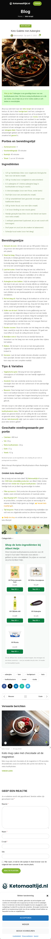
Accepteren (25, 918)
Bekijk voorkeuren (25, 931)
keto (42, 674)
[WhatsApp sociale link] (22, 686)
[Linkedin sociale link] (16, 686)
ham (19, 674)
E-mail (5, 842)
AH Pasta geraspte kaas (14, 581)
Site (3, 852)
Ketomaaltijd (18, 35)
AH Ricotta (15, 642)
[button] (47, 896)
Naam (4, 832)
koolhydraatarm (10, 679)
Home (20, 16)
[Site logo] (20, 3)
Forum (37, 3)
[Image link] (25, 886)
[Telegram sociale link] (28, 686)
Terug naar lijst (25, 696)
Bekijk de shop (9, 517)
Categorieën (7, 538)
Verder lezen (7, 771)
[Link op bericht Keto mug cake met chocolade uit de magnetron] (25, 728)
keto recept (29, 16)
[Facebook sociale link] (4, 686)
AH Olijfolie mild (14, 611)
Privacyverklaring (27, 936)
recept (24, 679)
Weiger (25, 924)
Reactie (5, 804)
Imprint (36, 936)
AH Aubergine (36, 611)
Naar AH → (15, 589)
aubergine (8, 674)
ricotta (34, 679)
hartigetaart (31, 674)
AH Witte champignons (36, 580)
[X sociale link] (10, 686)
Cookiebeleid (17, 936)
